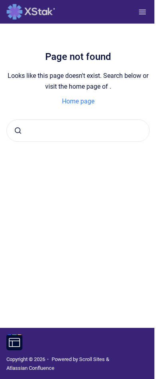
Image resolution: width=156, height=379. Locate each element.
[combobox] (78, 130)
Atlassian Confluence (30, 368)
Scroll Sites (92, 359)
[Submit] (18, 130)
